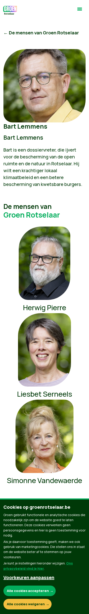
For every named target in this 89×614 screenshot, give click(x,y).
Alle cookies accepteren (28, 590)
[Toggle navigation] (80, 11)
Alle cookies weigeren (26, 604)
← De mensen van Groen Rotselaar (41, 33)
